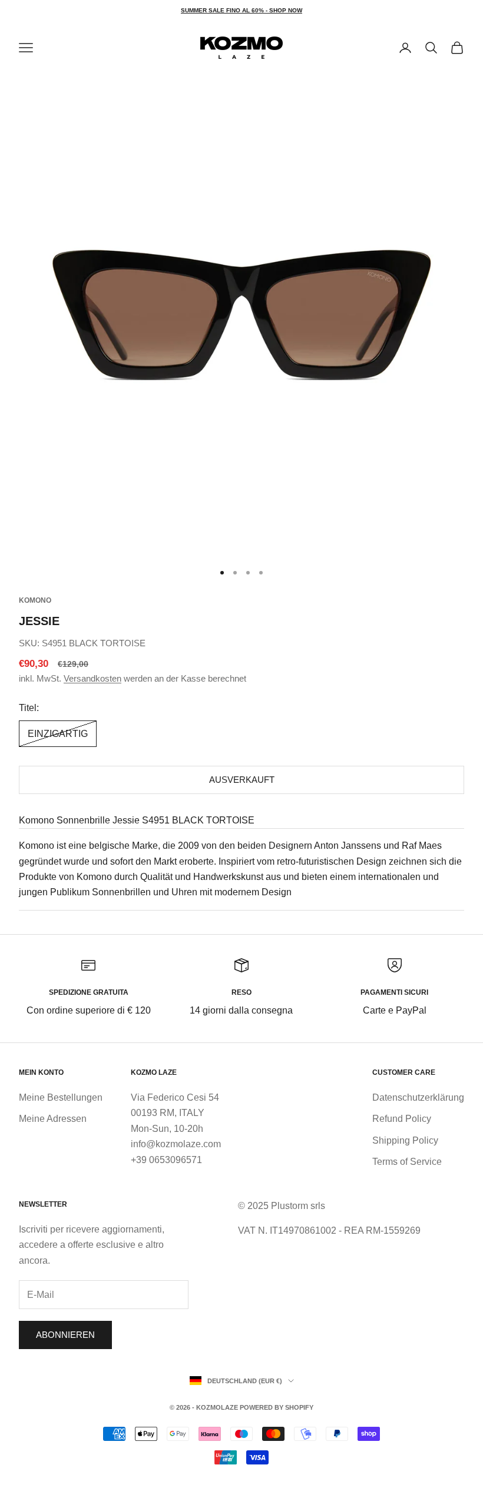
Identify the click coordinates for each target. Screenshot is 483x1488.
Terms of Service (407, 1162)
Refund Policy (401, 1119)
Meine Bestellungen (60, 1097)
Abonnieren (65, 1335)
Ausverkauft (241, 780)
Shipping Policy (405, 1140)
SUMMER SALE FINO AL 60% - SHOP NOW (241, 10)
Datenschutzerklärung (418, 1097)
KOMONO (35, 600)
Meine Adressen (53, 1119)
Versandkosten (92, 678)
